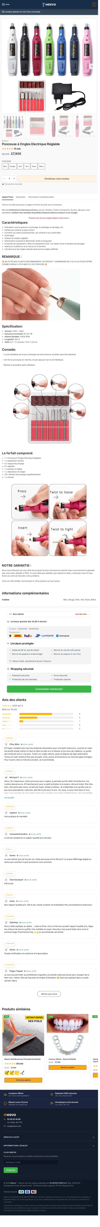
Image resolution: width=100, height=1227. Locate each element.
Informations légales (16, 1146)
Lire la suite (9, 797)
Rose (34, 166)
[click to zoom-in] (49, 66)
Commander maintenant (49, 689)
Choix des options (23, 1080)
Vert (27, 166)
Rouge (12, 166)
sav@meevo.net (14, 1126)
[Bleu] (6, 1072)
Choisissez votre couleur (56, 178)
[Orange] (12, 1072)
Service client (12, 1137)
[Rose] (17, 1072)
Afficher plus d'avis (49, 994)
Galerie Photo (7, 197)
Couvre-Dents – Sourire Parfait (62, 1059)
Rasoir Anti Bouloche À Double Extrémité (22, 1059)
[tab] (8, 197)
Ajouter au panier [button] (67, 1067)
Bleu (5, 166)
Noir (20, 166)
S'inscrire (10, 1170)
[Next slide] (92, 66)
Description (21, 197)
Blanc (41, 166)
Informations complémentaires (41, 197)
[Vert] (22, 1072)
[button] (94, 4)
